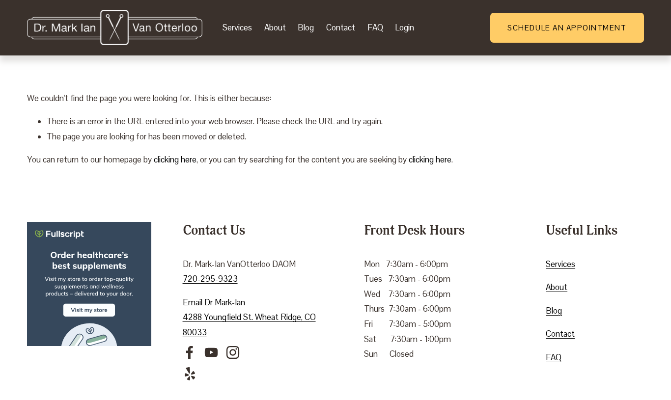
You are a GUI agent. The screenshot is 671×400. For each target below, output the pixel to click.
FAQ (375, 27)
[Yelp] (189, 374)
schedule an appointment (566, 27)
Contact (340, 27)
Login (404, 27)
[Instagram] (233, 352)
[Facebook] (189, 352)
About (275, 27)
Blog (306, 27)
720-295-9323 (210, 278)
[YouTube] (211, 352)
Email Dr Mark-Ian (214, 302)
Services (237, 27)
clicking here (175, 159)
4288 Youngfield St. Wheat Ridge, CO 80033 (249, 325)
